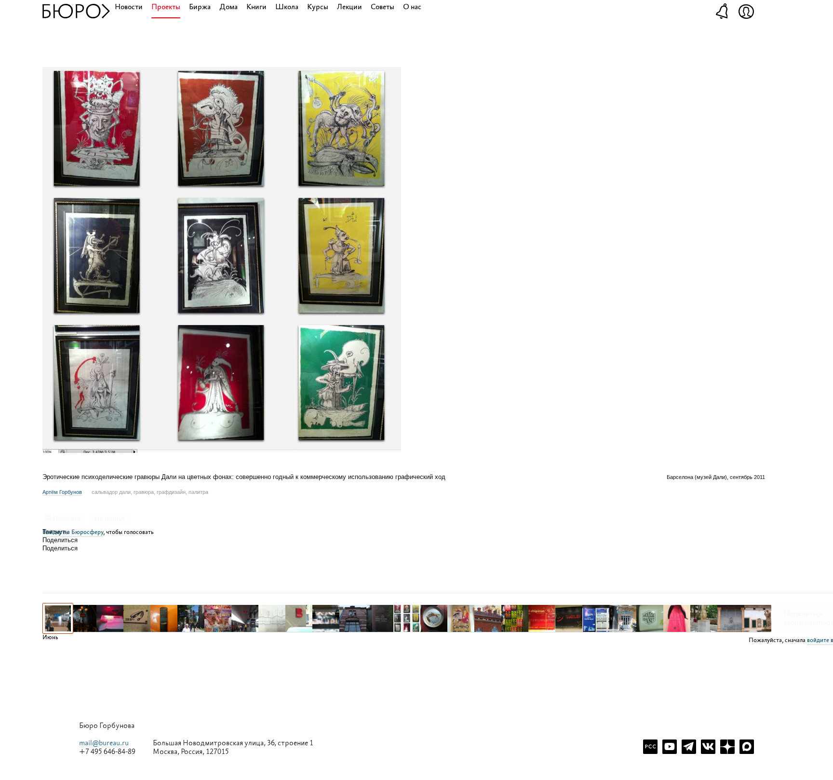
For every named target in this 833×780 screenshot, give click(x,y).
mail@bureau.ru (104, 743)
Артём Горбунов (62, 492)
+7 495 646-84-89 (107, 752)
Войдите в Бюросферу (72, 532)
